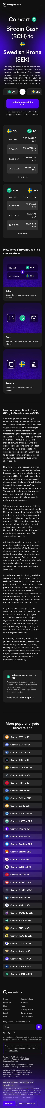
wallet (19, 614)
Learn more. (13, 1051)
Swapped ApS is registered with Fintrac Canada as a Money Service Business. (18, 1066)
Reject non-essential (27, 1103)
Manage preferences (10, 1097)
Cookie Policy (25, 1097)
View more (22, 177)
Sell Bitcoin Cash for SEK (22, 103)
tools (21, 581)
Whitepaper (26, 697)
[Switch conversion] (23, 92)
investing (15, 626)
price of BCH (20, 557)
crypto (6, 427)
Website (11, 697)
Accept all (9, 1103)
